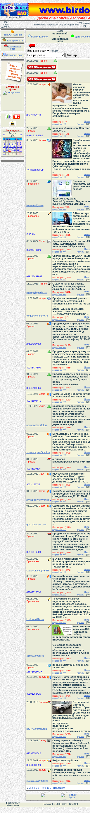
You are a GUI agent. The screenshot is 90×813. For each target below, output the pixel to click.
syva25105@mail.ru (37, 780)
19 (10, 149)
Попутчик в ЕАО (14, 47)
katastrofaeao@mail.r (37, 570)
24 (4, 151)
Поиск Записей (39, 36)
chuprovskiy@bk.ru (36, 425)
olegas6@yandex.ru (37, 315)
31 (15, 142)
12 (10, 146)
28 (7, 142)
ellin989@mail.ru (35, 656)
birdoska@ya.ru (34, 205)
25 (7, 151)
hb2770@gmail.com (36, 729)
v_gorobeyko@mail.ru (38, 452)
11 (7, 146)
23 (20, 149)
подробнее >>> (59, 124)
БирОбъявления (12, 34)
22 (18, 149)
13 (12, 146)
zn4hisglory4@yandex (38, 499)
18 (7, 149)
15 (18, 146)
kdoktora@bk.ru (35, 619)
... (51, 787)
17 (4, 149)
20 (12, 149)
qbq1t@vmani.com (36, 524)
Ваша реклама (14, 40)
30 (12, 142)
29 (10, 142)
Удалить (80, 124)
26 (10, 151)
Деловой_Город (14, 55)
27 (4, 142)
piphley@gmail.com (36, 292)
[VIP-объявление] (42, 67)
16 (20, 146)
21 (15, 149)
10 (4, 146)
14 (15, 146)
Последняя (59, 787)
